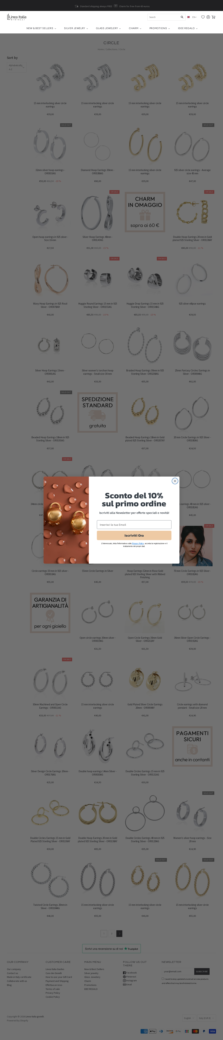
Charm (134, 28)
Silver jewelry (74, 28)
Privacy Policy (138, 543)
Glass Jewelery (107, 28)
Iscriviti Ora (134, 535)
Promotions (158, 28)
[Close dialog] (175, 481)
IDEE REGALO (186, 28)
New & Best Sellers (39, 28)
